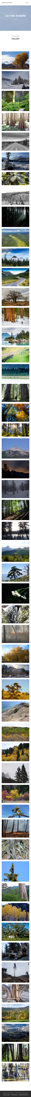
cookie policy (14, 1094)
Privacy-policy (6, 1094)
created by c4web (23, 1094)
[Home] (7, 2)
